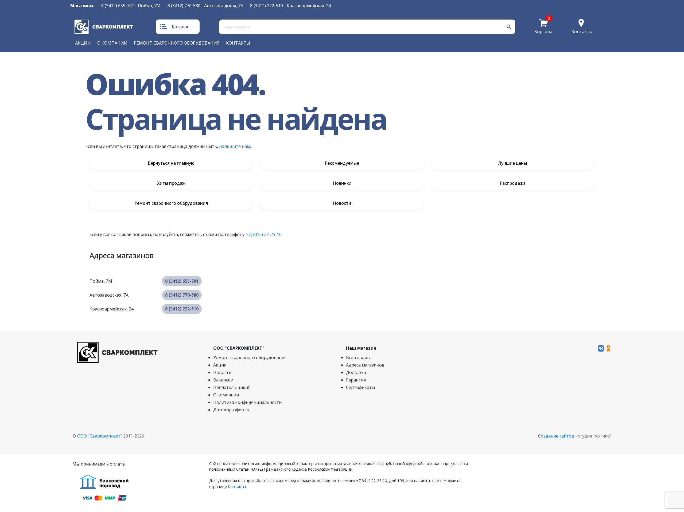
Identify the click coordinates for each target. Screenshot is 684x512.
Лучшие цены (512, 163)
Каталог (180, 27)
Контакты (582, 31)
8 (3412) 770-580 (184, 6)
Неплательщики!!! (231, 387)
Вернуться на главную (171, 163)
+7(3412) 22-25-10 (264, 234)
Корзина (543, 31)
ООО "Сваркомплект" (99, 436)
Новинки (342, 183)
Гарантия (356, 380)
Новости (342, 203)
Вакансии (223, 380)
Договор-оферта (231, 410)
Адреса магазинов (365, 365)
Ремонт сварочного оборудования (177, 43)
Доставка (356, 372)
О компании (112, 43)
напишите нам (234, 146)
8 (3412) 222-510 (266, 6)
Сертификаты (360, 387)
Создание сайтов (556, 436)
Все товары (358, 357)
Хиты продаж (171, 183)
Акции (83, 43)
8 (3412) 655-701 (117, 6)
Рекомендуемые (342, 163)
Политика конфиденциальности (247, 402)
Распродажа (513, 183)
